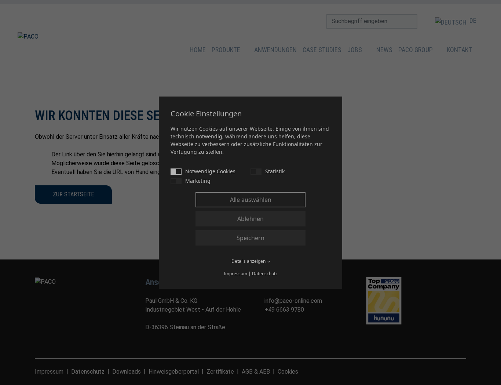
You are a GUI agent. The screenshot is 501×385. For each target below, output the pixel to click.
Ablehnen (250, 219)
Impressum (235, 273)
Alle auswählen (250, 200)
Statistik (275, 171)
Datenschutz (265, 273)
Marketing (198, 180)
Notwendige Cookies (210, 171)
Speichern (250, 238)
